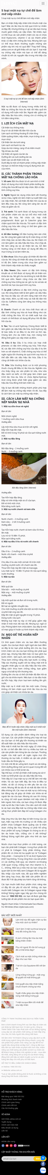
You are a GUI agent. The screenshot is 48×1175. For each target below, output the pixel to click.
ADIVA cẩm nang (8, 1141)
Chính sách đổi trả (9, 1105)
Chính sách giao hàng (10, 1102)
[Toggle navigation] (43, 3)
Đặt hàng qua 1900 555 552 (12, 1096)
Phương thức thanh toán (11, 1099)
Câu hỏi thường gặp (9, 1108)
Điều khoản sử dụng (9, 1128)
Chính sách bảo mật (9, 1125)
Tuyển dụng (6, 1122)
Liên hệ (4, 1130)
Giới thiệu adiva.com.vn (11, 1119)
